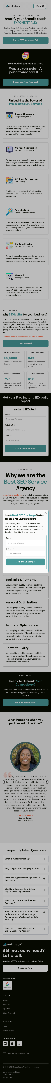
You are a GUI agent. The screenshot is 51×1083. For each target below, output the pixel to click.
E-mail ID (10, 549)
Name (8, 538)
